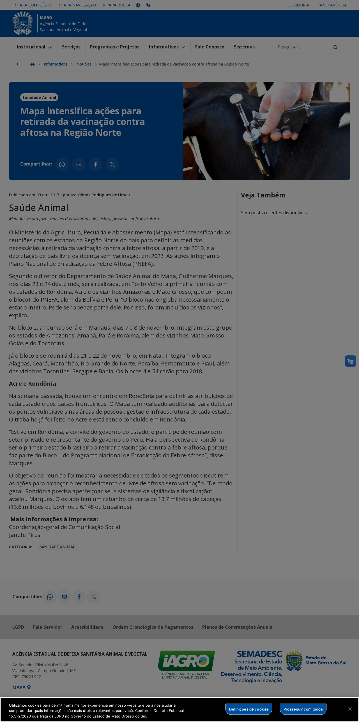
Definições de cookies (249, 709)
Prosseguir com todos (303, 709)
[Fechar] (350, 709)
